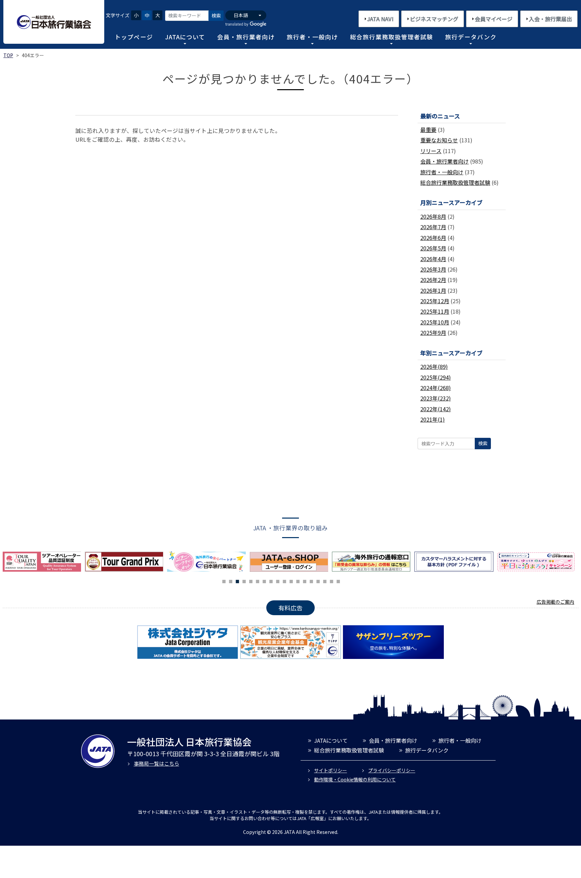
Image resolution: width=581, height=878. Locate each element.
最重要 (428, 130)
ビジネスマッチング (434, 19)
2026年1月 (433, 290)
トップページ (134, 37)
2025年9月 (433, 332)
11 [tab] (291, 580)
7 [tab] (264, 580)
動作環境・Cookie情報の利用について (355, 779)
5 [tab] (250, 580)
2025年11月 (434, 311)
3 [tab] (237, 580)
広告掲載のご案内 (555, 601)
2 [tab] (230, 580)
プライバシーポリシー (391, 770)
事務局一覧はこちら (156, 763)
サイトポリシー (330, 770)
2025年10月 (434, 322)
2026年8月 (433, 216)
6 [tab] (257, 580)
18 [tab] (338, 580)
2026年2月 (433, 280)
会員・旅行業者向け (246, 37)
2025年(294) (435, 377)
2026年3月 (433, 269)
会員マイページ (493, 19)
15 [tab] (318, 580)
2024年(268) (435, 388)
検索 (216, 15)
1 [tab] (224, 580)
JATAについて (185, 37)
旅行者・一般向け (312, 37)
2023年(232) (435, 398)
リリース (430, 151)
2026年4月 (433, 259)
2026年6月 (433, 238)
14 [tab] (311, 580)
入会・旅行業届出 (550, 19)
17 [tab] (331, 580)
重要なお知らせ (439, 140)
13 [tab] (304, 580)
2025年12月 (434, 301)
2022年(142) (435, 409)
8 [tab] (271, 580)
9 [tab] (277, 580)
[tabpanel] (208, 562)
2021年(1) (432, 419)
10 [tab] (284, 580)
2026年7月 (433, 227)
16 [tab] (324, 580)
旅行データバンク (471, 37)
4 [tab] (244, 580)
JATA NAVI (380, 19)
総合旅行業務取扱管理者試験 (391, 37)
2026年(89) (434, 366)
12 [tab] (298, 580)
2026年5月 (433, 248)
